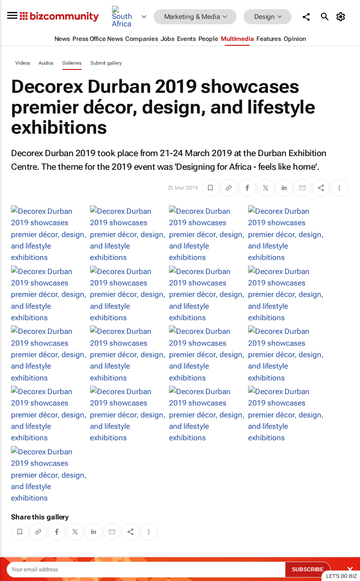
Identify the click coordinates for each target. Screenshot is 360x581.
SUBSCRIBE (308, 569)
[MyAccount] (342, 16)
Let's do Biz (341, 576)
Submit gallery (106, 63)
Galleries (72, 63)
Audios (46, 63)
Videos (22, 63)
